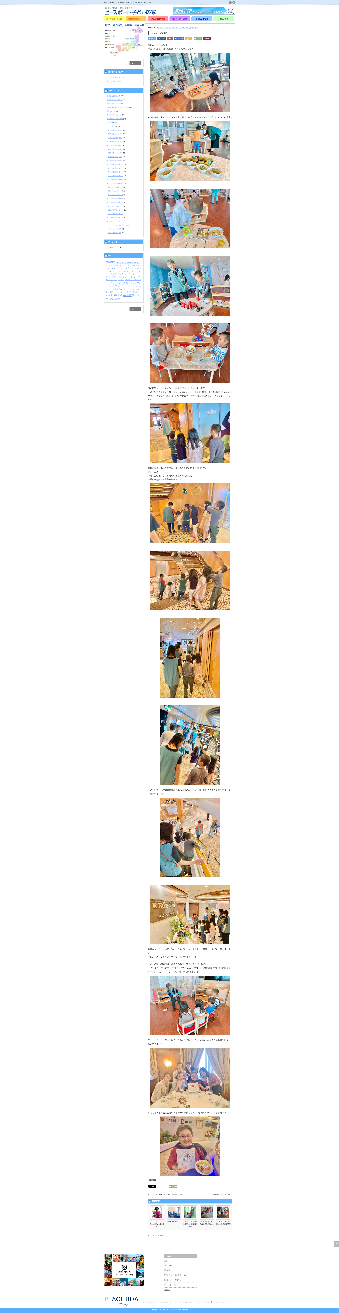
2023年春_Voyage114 (115, 160)
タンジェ (109, 277)
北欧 (119, 295)
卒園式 (127, 295)
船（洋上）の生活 (113, 103)
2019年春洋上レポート (115, 168)
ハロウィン (111, 279)
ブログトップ (111, 126)
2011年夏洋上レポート (115, 210)
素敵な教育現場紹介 (114, 233)
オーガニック (115, 268)
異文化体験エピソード (136, 19)
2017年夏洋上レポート (115, 179)
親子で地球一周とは (114, 19)
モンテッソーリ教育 (180, 19)
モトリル (136, 289)
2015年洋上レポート (115, 191)
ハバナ (138, 277)
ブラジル (126, 286)
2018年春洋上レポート (115, 176)
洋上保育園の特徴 (158, 19)
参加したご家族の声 (113, 96)
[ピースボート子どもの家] (130, 13)
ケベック (114, 271)
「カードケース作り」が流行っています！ (157, 1223)
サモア (119, 271)
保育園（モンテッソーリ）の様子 (169, 28)
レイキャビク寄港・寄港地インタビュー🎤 (207, 1223)
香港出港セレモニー (174, 1221)
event (110, 262)
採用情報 (167, 1290)
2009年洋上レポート (115, 221)
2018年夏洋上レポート (115, 172)
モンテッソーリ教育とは (172, 1280)
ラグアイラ (130, 292)
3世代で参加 (111, 111)
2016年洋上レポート (115, 187)
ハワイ (121, 279)
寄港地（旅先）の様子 (114, 100)
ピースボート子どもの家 (168, 1309)
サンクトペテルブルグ (130, 271)
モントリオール (121, 292)
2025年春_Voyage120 (115, 145)
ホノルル (118, 289)
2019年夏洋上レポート (115, 164)
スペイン (119, 274)
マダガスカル (128, 289)
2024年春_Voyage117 (115, 153)
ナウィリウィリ (130, 277)
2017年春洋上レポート (115, 183)
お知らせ (110, 122)
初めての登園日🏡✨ (114, 81)
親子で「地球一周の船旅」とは (175, 1275)
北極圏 (114, 295)
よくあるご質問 (202, 19)
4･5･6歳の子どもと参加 (115, 119)
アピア (108, 265)
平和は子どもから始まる (222, 1194)
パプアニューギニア (131, 280)
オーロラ (125, 268)
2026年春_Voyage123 (115, 134)
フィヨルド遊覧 (119, 283)
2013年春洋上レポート (115, 202)
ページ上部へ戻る (336, 1244)
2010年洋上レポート (115, 217)
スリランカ (130, 274)
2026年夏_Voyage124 (115, 130)
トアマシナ (121, 277)
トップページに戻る (156, 1235)
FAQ (165, 1261)
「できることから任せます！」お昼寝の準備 (190, 1223)
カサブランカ (134, 268)
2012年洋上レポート (115, 206)
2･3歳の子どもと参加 (114, 115)
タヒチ (137, 274)
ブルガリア (133, 286)
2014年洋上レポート (115, 195)
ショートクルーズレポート (117, 225)
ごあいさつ (223, 19)
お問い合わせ (168, 1265)
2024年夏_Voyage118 (115, 149)
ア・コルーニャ (116, 265)
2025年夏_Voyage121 (115, 141)
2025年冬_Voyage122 (115, 138)
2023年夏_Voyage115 (190, 28)
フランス (132, 283)
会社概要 (167, 1270)
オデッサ (134, 265)
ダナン (114, 277)
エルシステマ (126, 265)
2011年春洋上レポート (115, 214)
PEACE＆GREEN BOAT (128, 262)
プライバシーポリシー (172, 1285)
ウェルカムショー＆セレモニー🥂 (118, 77)
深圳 (118, 299)
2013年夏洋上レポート (115, 198)
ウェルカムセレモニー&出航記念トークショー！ (167, 1194)
